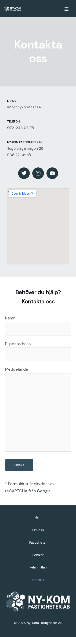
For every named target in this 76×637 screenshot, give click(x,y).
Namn (10, 318)
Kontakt (38, 580)
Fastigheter (38, 542)
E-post (12, 101)
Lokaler (38, 555)
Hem (38, 517)
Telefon (13, 121)
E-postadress (18, 343)
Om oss (38, 530)
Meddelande (16, 369)
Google (44, 491)
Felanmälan (38, 567)
